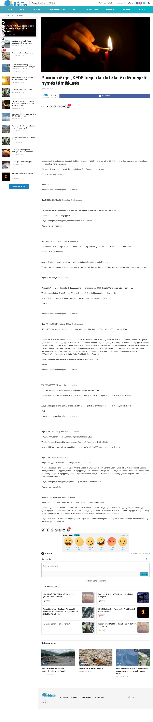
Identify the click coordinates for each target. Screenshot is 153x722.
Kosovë (37, 10)
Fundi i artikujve (19, 186)
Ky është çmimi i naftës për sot (22, 89)
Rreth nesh (102, 3)
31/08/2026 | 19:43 (85, 671)
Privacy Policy (128, 3)
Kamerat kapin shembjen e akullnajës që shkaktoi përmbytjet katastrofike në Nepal (23, 67)
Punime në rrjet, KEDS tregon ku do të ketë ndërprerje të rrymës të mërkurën (18, 28)
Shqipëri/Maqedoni (57, 10)
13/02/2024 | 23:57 (47, 89)
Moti (10, 10)
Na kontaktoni (119, 3)
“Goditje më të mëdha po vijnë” (22, 53)
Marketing (110, 3)
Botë (75, 10)
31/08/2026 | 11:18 (122, 676)
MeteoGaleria (92, 10)
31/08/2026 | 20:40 (47, 674)
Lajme (22, 10)
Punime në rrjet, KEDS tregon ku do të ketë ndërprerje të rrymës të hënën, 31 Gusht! (24, 103)
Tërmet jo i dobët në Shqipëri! (22, 162)
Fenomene (110, 10)
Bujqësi (126, 10)
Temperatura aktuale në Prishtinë (43, 3)
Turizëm (141, 10)
